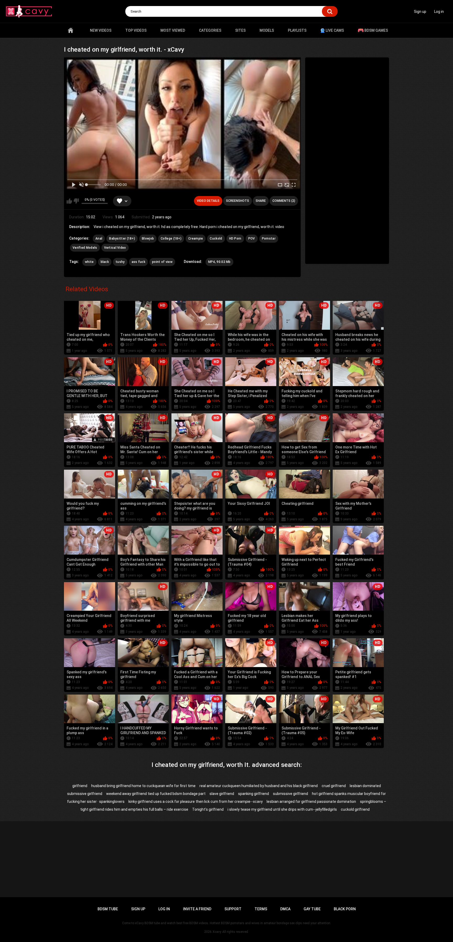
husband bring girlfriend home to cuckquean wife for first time (143, 786)
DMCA (285, 909)
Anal (98, 238)
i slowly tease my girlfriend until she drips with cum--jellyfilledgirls (282, 809)
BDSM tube (108, 909)
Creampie (195, 238)
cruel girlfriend (334, 786)
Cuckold (216, 238)
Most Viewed (172, 30)
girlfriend (79, 786)
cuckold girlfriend (355, 809)
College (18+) (171, 238)
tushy (120, 262)
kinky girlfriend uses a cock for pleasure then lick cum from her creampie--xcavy (195, 801)
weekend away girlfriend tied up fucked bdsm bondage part (156, 794)
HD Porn (235, 238)
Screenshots (237, 201)
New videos (100, 30)
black (105, 262)
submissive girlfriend (290, 794)
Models (267, 30)
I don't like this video (76, 201)
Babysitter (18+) (122, 238)
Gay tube (312, 909)
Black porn (345, 909)
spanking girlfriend (253, 794)
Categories (210, 30)
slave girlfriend (221, 794)
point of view (162, 262)
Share (261, 201)
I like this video (69, 201)
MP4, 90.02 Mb (219, 262)
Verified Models (85, 248)
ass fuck (138, 262)
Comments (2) (283, 201)
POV (251, 238)
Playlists (297, 30)
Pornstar (269, 238)
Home (70, 30)
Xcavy (217, 932)
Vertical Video (115, 248)
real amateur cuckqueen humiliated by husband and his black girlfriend (258, 786)
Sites (240, 30)
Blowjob (148, 238)
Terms (261, 909)
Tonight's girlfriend (208, 809)
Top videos (136, 30)
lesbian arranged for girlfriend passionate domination (311, 801)
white (89, 262)
